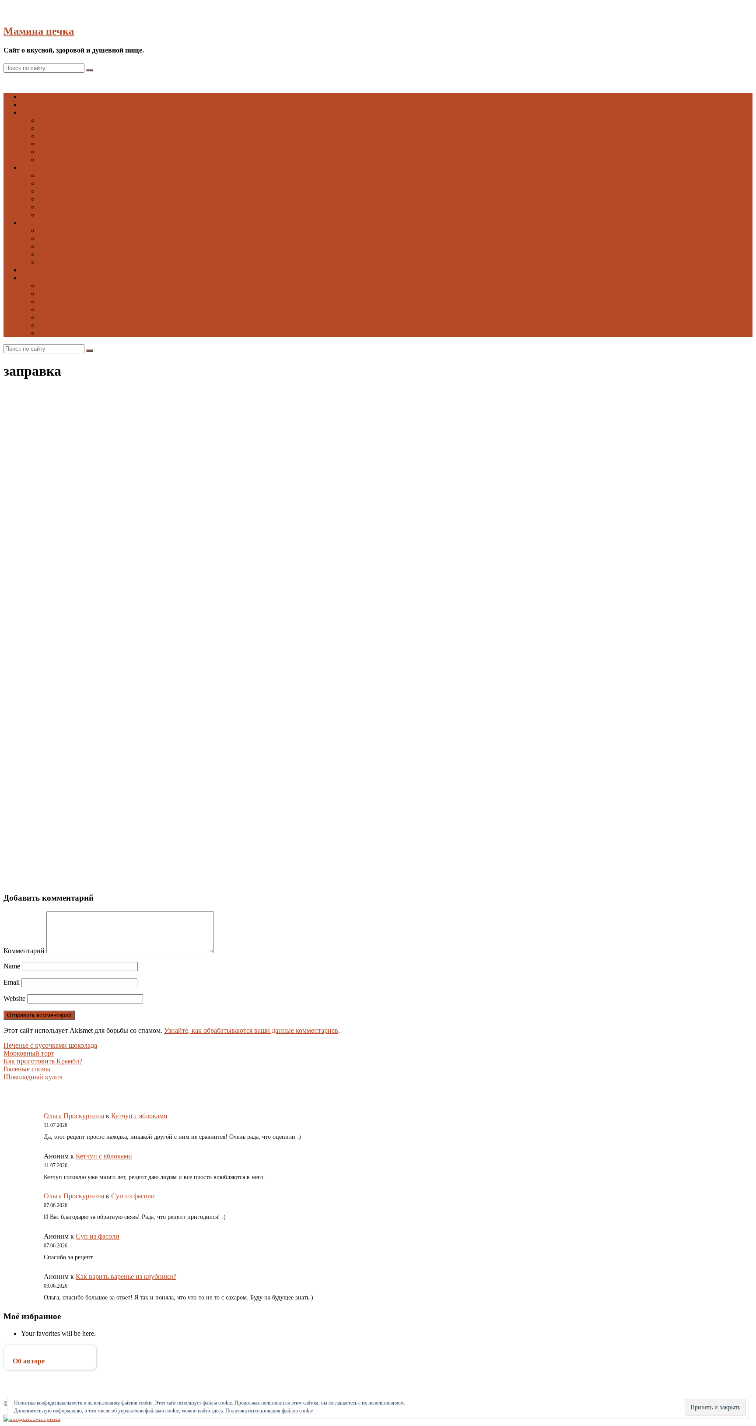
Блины (48, 230)
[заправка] (179, 618)
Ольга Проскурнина (74, 1116)
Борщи (48, 120)
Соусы (48, 301)
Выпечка (34, 222)
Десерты (51, 325)
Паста (47, 199)
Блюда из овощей (64, 191)
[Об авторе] (50, 1353)
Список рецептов (47, 104)
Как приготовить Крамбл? (43, 1061)
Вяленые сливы (27, 1069)
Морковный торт (29, 1053)
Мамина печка (39, 31)
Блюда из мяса (59, 183)
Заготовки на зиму (66, 293)
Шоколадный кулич (33, 1077)
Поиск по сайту (61, 333)
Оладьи (49, 238)
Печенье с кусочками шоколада (50, 1045)
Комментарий (24, 950)
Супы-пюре (56, 151)
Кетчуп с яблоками (139, 1116)
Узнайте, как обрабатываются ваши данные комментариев (251, 1030)
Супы (47, 144)
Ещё (27, 278)
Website (14, 998)
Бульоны (51, 128)
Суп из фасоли (133, 1196)
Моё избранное (43, 270)
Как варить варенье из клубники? (126, 1276)
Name (12, 966)
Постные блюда (61, 317)
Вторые (32, 167)
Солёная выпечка (64, 254)
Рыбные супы (59, 136)
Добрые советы (61, 309)
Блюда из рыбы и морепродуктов (87, 214)
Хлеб (46, 262)
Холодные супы (62, 159)
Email (12, 982)
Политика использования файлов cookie (269, 1411)
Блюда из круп (60, 175)
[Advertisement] (266, 753)
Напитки (51, 285)
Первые (32, 112)
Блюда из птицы (62, 207)
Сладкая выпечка (64, 246)
